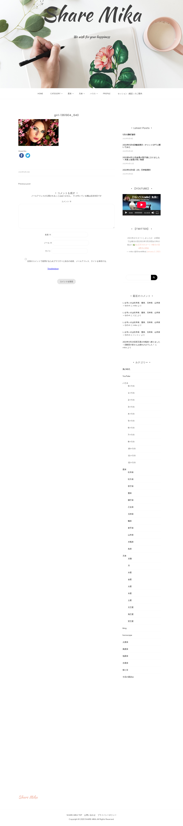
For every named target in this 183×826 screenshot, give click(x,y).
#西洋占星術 (143, 248)
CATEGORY (55, 93)
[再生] (126, 212)
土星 (130, 600)
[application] (142, 205)
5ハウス (131, 420)
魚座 (130, 549)
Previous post (24, 184)
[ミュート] (153, 212)
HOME (40, 93)
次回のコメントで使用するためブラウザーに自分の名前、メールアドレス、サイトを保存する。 (67, 261)
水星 (130, 572)
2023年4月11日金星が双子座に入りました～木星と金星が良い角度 (141, 158)
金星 (130, 579)
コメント (66, 201)
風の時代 (126, 369)
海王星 (131, 614)
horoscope (127, 635)
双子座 (131, 486)
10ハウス (132, 448)
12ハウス (132, 462)
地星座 (125, 656)
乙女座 (131, 507)
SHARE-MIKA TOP (74, 815)
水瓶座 (131, 542)
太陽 (130, 558)
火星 (130, 586)
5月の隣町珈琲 (129, 134)
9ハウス (131, 386)
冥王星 (131, 621)
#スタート (146, 244)
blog (124, 628)
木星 (130, 593)
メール (48, 243)
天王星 (131, 607)
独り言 (125, 670)
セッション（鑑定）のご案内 (130, 93)
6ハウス (131, 427)
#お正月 (138, 244)
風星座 (125, 649)
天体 (81, 93)
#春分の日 (155, 244)
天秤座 (131, 514)
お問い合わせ (90, 815)
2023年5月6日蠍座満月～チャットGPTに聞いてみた (142, 146)
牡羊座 (131, 472)
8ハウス (131, 441)
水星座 (125, 663)
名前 (48, 234)
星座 (70, 93)
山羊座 (131, 535)
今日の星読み (128, 677)
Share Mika (91, 14)
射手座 (131, 528)
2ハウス (131, 400)
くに (135, 315)
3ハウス (131, 407)
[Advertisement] (142, 730)
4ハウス (131, 414)
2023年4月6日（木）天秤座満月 (137, 170)
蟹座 (130, 493)
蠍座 (130, 521)
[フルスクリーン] (157, 212)
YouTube (126, 376)
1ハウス (131, 393)
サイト (48, 251)
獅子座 (131, 500)
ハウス (93, 93)
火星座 (125, 642)
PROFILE (106, 93)
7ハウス (131, 434)
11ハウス (132, 455)
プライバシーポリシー (107, 815)
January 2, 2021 (153, 251)
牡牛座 (131, 479)
